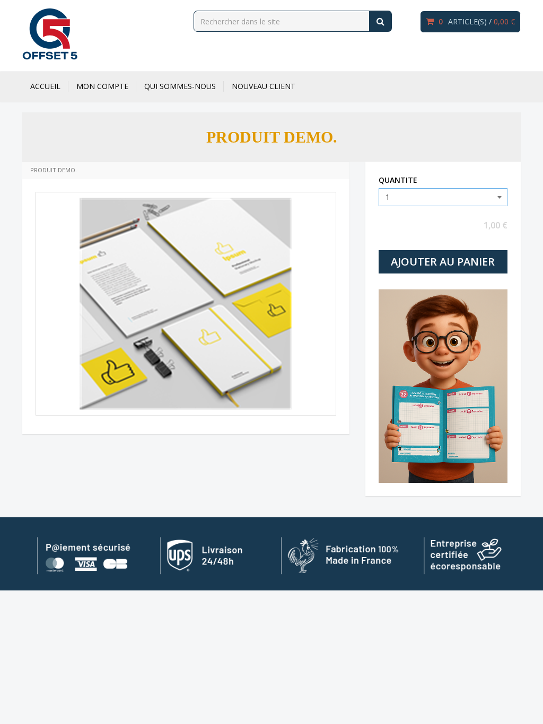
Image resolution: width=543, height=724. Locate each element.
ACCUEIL (45, 86)
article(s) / (477, 21)
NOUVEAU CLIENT (263, 86)
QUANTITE (398, 180)
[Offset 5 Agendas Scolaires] (49, 34)
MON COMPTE (102, 86)
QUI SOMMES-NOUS (180, 86)
